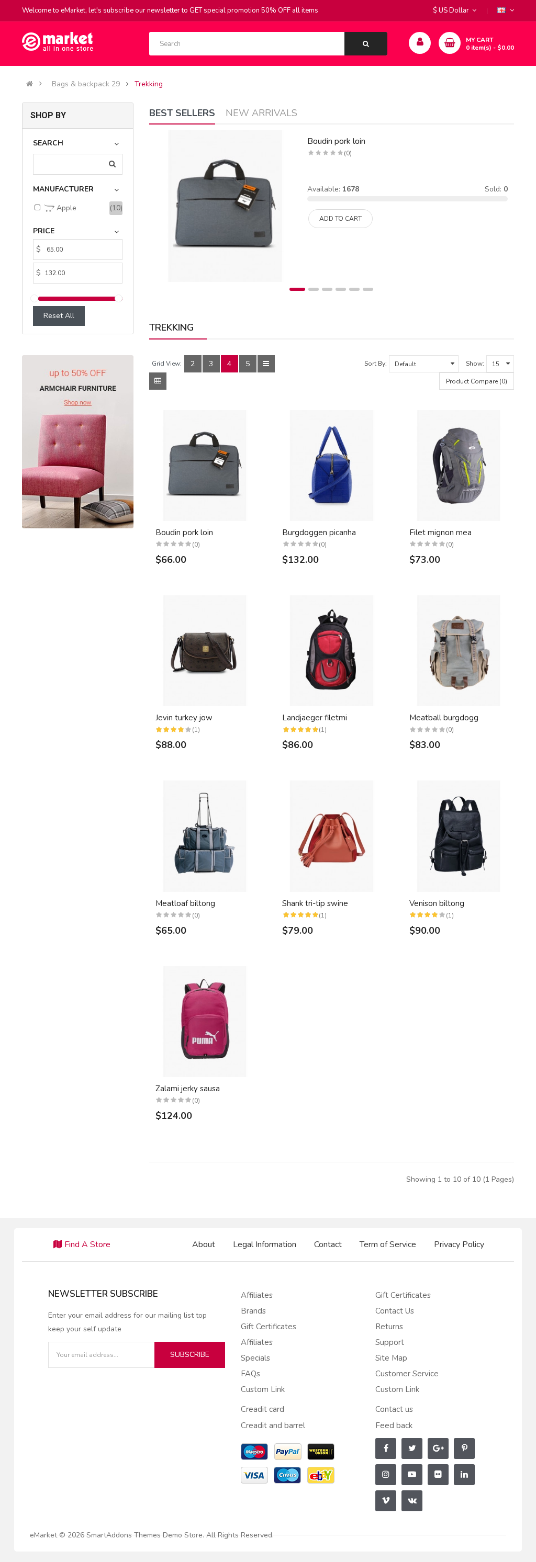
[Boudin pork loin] (225, 205)
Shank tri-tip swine (315, 903)
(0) (348, 153)
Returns (389, 1326)
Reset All (58, 316)
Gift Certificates (268, 1326)
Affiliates (257, 1295)
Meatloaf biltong (185, 903)
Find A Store (87, 1244)
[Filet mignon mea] (459, 466)
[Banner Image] (77, 441)
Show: (475, 363)
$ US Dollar (452, 10)
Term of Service (388, 1244)
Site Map (391, 1358)
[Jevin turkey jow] (205, 651)
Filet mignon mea (440, 532)
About (203, 1244)
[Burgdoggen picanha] (331, 466)
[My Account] (420, 43)
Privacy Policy (459, 1244)
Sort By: (375, 363)
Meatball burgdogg (443, 717)
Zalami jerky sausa (187, 1088)
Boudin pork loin (336, 141)
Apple (65, 208)
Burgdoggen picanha (319, 532)
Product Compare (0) (476, 381)
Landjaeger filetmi (314, 717)
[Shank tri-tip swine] (331, 836)
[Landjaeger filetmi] (331, 651)
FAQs (250, 1373)
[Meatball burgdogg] (459, 651)
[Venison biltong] (459, 836)
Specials (255, 1358)
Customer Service (407, 1373)
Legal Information (264, 1244)
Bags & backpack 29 (86, 84)
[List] (266, 363)
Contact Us (394, 1311)
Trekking (149, 84)
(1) (196, 730)
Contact (328, 1244)
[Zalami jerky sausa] (205, 1022)
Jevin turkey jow (184, 717)
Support (389, 1342)
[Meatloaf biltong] (205, 836)
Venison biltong (436, 903)
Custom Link (263, 1389)
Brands (253, 1311)
